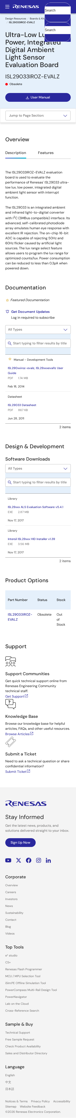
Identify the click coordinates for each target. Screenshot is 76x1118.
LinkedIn (48, 860)
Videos (10, 933)
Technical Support (17, 1032)
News (9, 906)
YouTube (8, 860)
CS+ (8, 962)
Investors (11, 899)
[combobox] (58, 32)
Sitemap (10, 1106)
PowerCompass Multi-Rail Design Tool (31, 990)
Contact (10, 920)
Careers (10, 892)
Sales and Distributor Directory (26, 1053)
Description (15, 152)
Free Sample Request (19, 1039)
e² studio (11, 955)
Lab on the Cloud (17, 1004)
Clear (48, 17)
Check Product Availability (23, 1046)
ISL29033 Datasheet (22, 405)
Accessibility (61, 1101)
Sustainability (14, 913)
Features (46, 152)
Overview (11, 885)
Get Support (14, 696)
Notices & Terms (16, 1101)
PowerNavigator (16, 997)
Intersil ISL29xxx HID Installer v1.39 (31, 539)
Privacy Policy (40, 1101)
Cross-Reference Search (22, 1010)
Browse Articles (17, 734)
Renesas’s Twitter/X (18, 860)
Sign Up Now (20, 842)
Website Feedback (32, 1106)
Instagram (38, 860)
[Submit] (49, 24)
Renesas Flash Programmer (23, 969)
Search (58, 6)
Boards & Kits (38, 18)
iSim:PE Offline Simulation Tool (25, 983)
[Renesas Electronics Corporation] (26, 7)
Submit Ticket (15, 771)
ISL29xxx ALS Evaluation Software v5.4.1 (35, 507)
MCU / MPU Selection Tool (22, 976)
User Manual (40, 97)
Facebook (28, 860)
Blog (8, 926)
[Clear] (48, 36)
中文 (8, 1082)
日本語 (9, 1089)
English (10, 1075)
